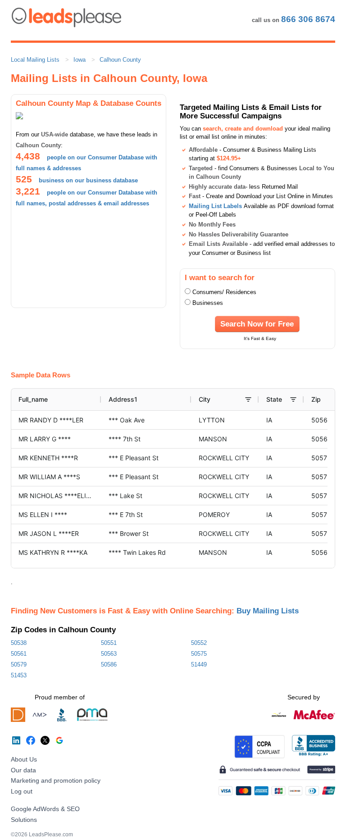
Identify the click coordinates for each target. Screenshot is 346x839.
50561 (19, 653)
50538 (19, 642)
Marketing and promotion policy (55, 780)
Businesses (207, 302)
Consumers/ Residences (224, 292)
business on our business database (88, 180)
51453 (19, 675)
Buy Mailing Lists (268, 610)
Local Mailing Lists (35, 59)
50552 (199, 642)
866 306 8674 (308, 19)
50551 (109, 642)
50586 (109, 664)
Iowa (79, 59)
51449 (199, 664)
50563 (109, 653)
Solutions (24, 819)
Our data (23, 770)
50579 (19, 664)
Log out (21, 791)
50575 (199, 653)
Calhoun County (120, 59)
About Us (24, 759)
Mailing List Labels (215, 206)
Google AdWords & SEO (45, 808)
